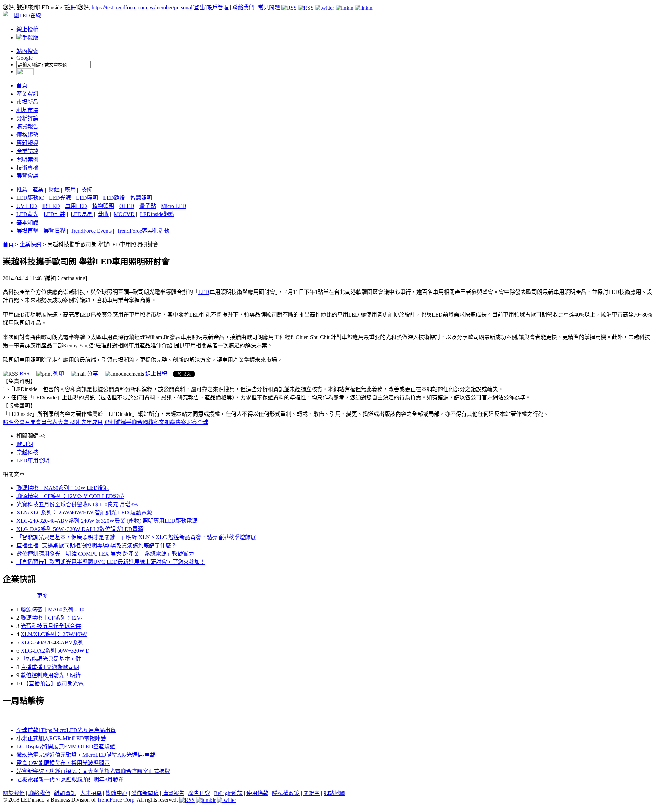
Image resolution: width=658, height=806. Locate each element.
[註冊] (70, 7)
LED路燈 (114, 198)
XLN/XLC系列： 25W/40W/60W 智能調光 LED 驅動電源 (84, 513)
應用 (70, 190)
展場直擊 (27, 231)
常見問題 (269, 7)
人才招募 (91, 793)
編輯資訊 (65, 793)
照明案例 (27, 159)
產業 (38, 190)
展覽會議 (27, 176)
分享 (92, 373)
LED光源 (60, 198)
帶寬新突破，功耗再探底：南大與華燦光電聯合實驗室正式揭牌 (93, 771)
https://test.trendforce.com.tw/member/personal (142, 7)
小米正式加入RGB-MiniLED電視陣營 (61, 738)
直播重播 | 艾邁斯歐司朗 (50, 667)
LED (203, 292)
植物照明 (103, 206)
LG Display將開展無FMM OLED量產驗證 (65, 746)
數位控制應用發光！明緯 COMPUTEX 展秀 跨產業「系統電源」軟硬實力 (105, 554)
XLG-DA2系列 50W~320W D (55, 651)
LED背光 (27, 214)
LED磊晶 (82, 214)
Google (24, 58)
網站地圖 (334, 793)
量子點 (147, 206)
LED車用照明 (32, 460)
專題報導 (27, 143)
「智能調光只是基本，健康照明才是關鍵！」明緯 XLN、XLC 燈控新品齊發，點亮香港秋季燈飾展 (136, 537)
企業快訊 (30, 244)
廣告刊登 (199, 793)
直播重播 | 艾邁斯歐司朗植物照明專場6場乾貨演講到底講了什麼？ (96, 545)
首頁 (21, 85)
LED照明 (87, 198)
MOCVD (124, 214)
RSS (24, 373)
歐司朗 (24, 444)
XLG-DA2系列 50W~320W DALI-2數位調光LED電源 (79, 529)
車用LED (76, 206)
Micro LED (173, 206)
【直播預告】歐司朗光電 (53, 683)
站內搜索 (27, 51)
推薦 (21, 190)
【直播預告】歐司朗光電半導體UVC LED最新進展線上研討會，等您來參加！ (110, 562)
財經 (54, 190)
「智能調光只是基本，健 (51, 659)
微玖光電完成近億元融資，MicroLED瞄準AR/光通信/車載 (85, 755)
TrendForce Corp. (116, 800)
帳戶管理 (218, 7)
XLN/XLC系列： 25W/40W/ (54, 634)
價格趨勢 (27, 135)
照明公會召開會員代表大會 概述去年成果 (53, 422)
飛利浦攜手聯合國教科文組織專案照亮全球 (156, 422)
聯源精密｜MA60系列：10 (52, 609)
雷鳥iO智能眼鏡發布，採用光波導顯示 (63, 763)
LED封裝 (54, 214)
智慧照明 (141, 198)
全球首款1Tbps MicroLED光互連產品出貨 (66, 730)
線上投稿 (27, 29)
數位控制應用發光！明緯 (51, 675)
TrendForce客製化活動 (143, 231)
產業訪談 (27, 151)
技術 (86, 190)
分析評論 (27, 118)
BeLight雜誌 (228, 793)
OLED (126, 206)
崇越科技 (27, 452)
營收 (103, 214)
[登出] (199, 7)
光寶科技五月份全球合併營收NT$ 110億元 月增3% (77, 504)
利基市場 (27, 110)
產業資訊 (27, 94)
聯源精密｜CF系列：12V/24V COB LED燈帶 (70, 496)
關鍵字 (311, 793)
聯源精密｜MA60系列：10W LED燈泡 (62, 488)
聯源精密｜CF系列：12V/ (51, 618)
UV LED (26, 206)
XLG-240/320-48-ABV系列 (52, 642)
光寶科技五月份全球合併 (51, 626)
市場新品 (27, 102)
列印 (58, 373)
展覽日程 (54, 231)
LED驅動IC (30, 198)
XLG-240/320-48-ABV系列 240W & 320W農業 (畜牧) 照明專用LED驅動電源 (106, 521)
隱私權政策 (286, 793)
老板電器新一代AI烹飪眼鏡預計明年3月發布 (70, 779)
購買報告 (27, 126)
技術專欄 (27, 168)
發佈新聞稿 (145, 793)
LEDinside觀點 (157, 214)
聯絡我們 (243, 7)
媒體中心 (116, 793)
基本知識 (27, 222)
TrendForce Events (91, 231)
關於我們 (14, 793)
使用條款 (257, 793)
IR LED (51, 206)
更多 (42, 596)
